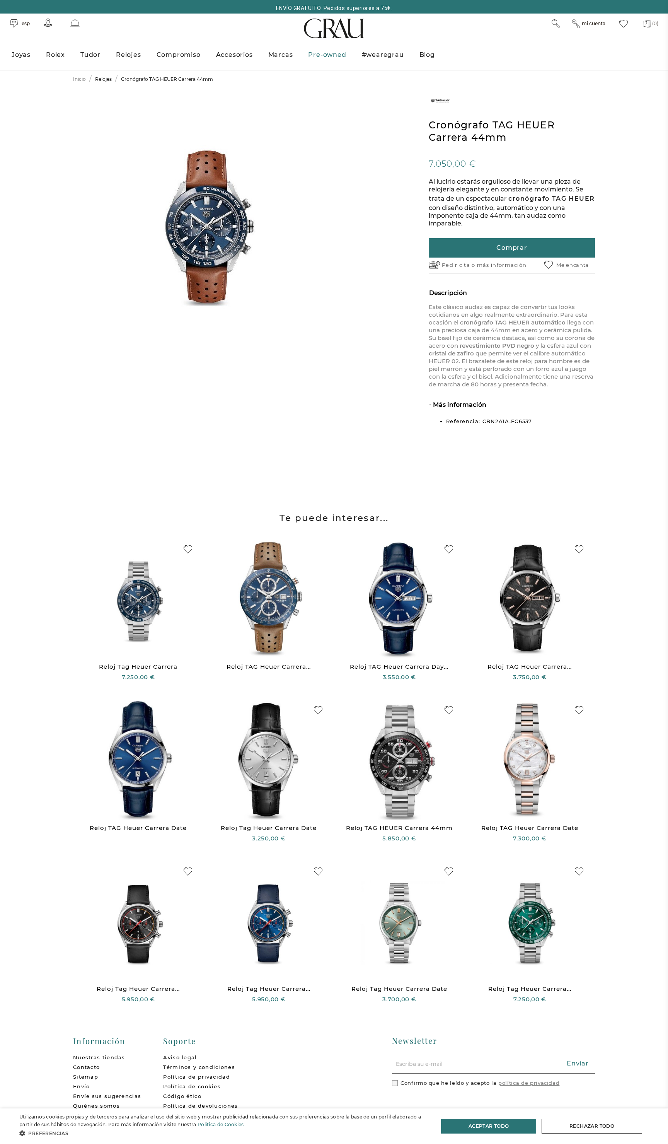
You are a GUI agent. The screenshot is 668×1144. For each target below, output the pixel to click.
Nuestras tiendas (99, 1057)
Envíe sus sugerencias (107, 1096)
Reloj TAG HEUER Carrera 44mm (399, 828)
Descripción (448, 293)
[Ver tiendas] (48, 23)
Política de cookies (192, 1086)
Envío (81, 1086)
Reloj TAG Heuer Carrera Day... (399, 666)
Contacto (86, 1067)
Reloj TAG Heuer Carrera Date (138, 828)
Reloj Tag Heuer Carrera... (138, 988)
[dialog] (334, 1126)
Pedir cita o (459, 265)
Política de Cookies (221, 1124)
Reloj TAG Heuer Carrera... (269, 666)
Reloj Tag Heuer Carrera (138, 666)
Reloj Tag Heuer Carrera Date (269, 828)
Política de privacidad (196, 1077)
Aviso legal (180, 1057)
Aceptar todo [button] (489, 1126)
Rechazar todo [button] (591, 1126)
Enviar (578, 1063)
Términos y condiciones (199, 1067)
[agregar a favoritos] (188, 549)
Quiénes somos (96, 1106)
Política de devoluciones (200, 1106)
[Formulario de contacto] (75, 23)
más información (502, 265)
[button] (222, 1133)
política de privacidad (528, 1083)
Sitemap (85, 1077)
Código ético (182, 1096)
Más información (458, 404)
